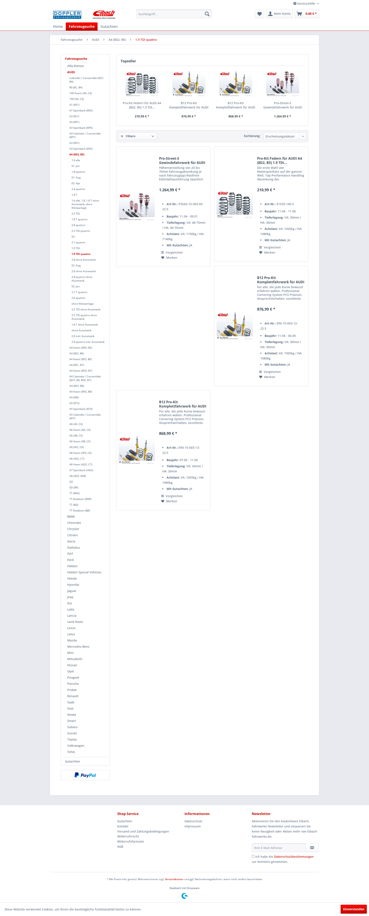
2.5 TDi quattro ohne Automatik (84, 317)
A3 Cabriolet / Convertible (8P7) (85, 135)
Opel (70, 671)
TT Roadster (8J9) (79, 510)
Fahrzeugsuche (76, 59)
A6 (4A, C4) (76, 424)
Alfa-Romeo (75, 66)
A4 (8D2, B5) (76, 154)
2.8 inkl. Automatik (83, 336)
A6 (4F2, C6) (76, 447)
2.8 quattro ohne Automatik (82, 278)
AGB (120, 846)
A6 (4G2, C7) (76, 458)
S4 (73, 236)
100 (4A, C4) (76, 99)
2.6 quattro (78, 298)
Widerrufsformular (130, 841)
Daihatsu (73, 547)
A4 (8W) (74, 397)
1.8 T (74, 195)
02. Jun (76, 286)
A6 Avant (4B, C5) (80, 441)
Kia (69, 603)
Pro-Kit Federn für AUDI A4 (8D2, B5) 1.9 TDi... (142, 105)
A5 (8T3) (74, 403)
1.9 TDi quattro (81, 254)
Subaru (72, 727)
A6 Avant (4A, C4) (80, 430)
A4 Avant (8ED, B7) (80, 371)
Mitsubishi (74, 659)
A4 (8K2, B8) (76, 386)
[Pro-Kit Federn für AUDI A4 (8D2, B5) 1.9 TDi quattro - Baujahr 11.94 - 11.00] (142, 84)
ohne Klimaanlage (83, 303)
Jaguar (71, 591)
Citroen (72, 535)
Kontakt (122, 826)
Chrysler (73, 529)
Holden (72, 566)
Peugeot (73, 677)
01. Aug (76, 177)
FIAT (70, 554)
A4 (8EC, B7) (76, 365)
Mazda (72, 640)
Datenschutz (193, 821)
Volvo (71, 752)
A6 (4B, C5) (76, 435)
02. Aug (76, 265)
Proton (72, 690)
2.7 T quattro (79, 292)
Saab (70, 702)
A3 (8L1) (74, 116)
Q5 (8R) (73, 487)
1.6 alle (76, 160)
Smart (71, 721)
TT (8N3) (74, 493)
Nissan (72, 665)
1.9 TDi (76, 248)
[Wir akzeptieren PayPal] (85, 775)
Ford (70, 560)
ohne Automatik (82, 330)
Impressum (192, 826)
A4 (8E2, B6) (76, 353)
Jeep (70, 597)
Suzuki (72, 733)
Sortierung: (252, 136)
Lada (70, 609)
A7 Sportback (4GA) (81, 470)
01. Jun (76, 166)
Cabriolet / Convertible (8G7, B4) (86, 79)
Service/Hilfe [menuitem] (306, 3)
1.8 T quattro (79, 219)
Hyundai (73, 585)
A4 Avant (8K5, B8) (80, 391)
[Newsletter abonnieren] (312, 847)
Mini (70, 653)
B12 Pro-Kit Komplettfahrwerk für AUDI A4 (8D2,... (188, 105)
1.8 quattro (78, 172)
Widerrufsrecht (128, 836)
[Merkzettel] (259, 14)
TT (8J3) (73, 505)
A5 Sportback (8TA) (81, 409)
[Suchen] (207, 14)
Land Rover (75, 622)
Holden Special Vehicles (84, 572)
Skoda (71, 715)
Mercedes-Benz (78, 646)
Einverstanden (353, 909)
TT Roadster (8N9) (80, 499)
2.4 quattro (78, 189)
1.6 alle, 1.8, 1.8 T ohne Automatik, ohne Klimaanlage (85, 204)
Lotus (71, 634)
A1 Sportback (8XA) (81, 110)
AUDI (71, 72)
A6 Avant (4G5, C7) (80, 464)
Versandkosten (174, 879)
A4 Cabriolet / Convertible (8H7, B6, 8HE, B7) (85, 378)
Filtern (130, 136)
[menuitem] (174, 14)
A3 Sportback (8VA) (81, 148)
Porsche (73, 684)
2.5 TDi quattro (81, 231)
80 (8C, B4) (75, 87)
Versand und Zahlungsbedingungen (143, 831)
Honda (72, 578)
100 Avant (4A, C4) (80, 93)
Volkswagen (75, 746)
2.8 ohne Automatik (84, 260)
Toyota (72, 739)
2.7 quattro (78, 242)
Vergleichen (174, 252)
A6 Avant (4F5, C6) (80, 453)
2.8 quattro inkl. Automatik (88, 342)
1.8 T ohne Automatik (85, 324)
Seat (70, 708)
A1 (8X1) (74, 105)
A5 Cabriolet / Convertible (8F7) (85, 416)
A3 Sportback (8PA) (81, 128)
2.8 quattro (78, 225)
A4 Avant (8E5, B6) (80, 359)
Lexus (71, 628)
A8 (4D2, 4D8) (77, 476)
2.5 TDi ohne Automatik (86, 309)
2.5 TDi (76, 213)
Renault (72, 696)
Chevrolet (74, 523)
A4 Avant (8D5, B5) (80, 347)
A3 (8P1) (74, 122)
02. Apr (76, 183)
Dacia (71, 541)
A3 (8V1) (74, 143)
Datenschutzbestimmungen (294, 857)
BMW (71, 516)
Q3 (71, 482)
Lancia (71, 616)
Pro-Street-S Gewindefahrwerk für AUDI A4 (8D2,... (282, 105)
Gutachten (72, 761)
